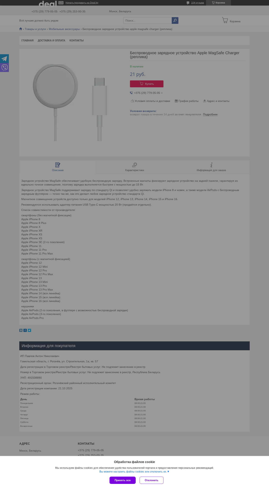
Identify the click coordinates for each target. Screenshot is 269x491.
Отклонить (151, 480)
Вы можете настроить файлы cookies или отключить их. (133, 471)
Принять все (123, 480)
